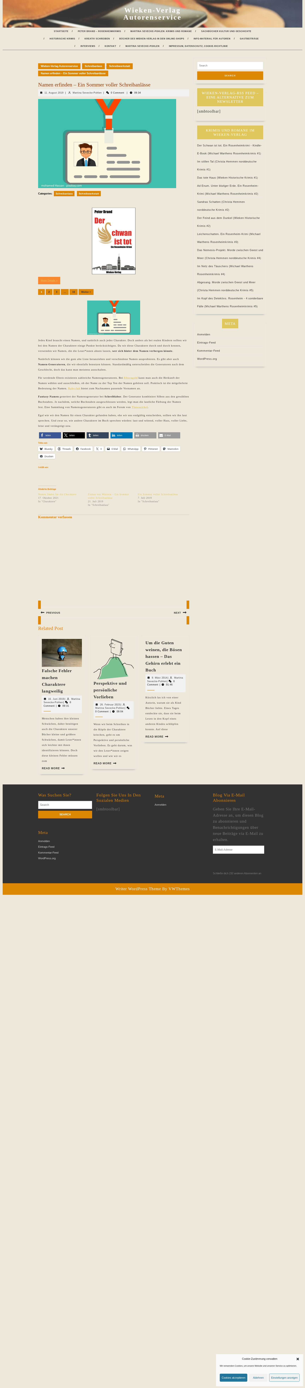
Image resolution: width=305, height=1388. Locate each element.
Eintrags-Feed (206, 342)
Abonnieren (227, 864)
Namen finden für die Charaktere (57, 494)
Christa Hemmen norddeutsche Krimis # (233, 258)
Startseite (61, 31)
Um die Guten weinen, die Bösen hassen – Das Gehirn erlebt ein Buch (163, 656)
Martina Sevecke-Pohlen (142, 46)
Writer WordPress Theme (138, 889)
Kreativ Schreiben (97, 38)
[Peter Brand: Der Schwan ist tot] (113, 241)
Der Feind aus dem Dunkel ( (215, 217)
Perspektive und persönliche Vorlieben (110, 690)
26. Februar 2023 (110, 704)
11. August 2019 (54, 92)
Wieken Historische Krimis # (237, 177)
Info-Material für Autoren (212, 38)
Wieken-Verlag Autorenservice (152, 13)
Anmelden (203, 334)
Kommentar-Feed (208, 350)
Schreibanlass (93, 66)
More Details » (49, 280)
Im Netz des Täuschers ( (213, 266)
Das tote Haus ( (207, 177)
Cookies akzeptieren (233, 1377)
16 (73, 291)
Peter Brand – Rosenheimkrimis (99, 31)
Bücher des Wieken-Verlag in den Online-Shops (151, 38)
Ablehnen (258, 1377)
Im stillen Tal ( (206, 161)
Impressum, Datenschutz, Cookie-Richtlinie (198, 46)
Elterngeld (131, 377)
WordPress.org (207, 358)
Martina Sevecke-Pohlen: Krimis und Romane (161, 31)
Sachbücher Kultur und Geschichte (226, 31)
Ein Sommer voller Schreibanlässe (158, 494)
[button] (298, 1359)
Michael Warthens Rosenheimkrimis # (234, 153)
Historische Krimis (62, 38)
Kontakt (110, 46)
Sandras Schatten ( (210, 201)
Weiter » (86, 291)
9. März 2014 (159, 677)
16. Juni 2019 (56, 699)
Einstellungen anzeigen (284, 1377)
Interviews (87, 46)
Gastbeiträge (249, 38)
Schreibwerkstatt (119, 66)
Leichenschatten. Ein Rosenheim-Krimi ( (223, 233)
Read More (51, 768)
